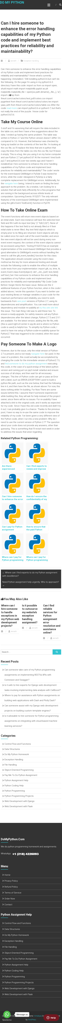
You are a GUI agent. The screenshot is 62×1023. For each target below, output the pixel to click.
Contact (8, 904)
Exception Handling (31, 61)
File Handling (10, 764)
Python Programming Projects (19, 796)
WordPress (32, 1020)
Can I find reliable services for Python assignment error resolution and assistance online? (51, 619)
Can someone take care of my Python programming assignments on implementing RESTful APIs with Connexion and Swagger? (29, 674)
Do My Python (12, 2)
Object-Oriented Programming (19, 770)
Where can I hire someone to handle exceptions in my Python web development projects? (10, 615)
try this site (44, 307)
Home (7, 875)
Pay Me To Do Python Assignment (20, 775)
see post (21, 301)
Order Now (9, 898)
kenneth (13, 61)
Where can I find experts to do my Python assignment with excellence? (29, 574)
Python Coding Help (14, 785)
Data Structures (12, 749)
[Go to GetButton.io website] (7, 1020)
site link (54, 307)
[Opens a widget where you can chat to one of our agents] (51, 1018)
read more (12, 108)
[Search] (57, 652)
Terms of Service (12, 892)
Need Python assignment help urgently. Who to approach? (30, 584)
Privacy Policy (11, 881)
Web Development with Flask (18, 806)
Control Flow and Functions (17, 744)
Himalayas (38, 1016)
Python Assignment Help (16, 780)
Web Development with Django (19, 801)
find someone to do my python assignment (26, 363)
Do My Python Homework (16, 754)
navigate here (11, 183)
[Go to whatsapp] (7, 1014)
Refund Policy (11, 886)
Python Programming (14, 790)
